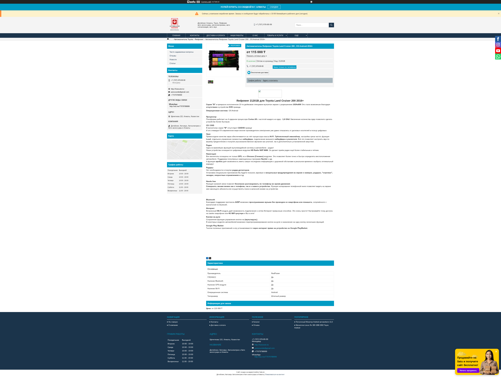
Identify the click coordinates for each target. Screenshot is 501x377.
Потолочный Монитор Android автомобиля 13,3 (314, 322)
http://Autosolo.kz (177, 89)
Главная (176, 35)
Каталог (256, 322)
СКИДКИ (274, 7)
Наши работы (236, 35)
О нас (255, 35)
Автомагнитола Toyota (183, 39)
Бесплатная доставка (259, 72)
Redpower (199, 39)
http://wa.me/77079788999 (180, 106)
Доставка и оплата (216, 35)
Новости (173, 59)
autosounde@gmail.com (180, 92)
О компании (173, 325)
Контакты (194, 35)
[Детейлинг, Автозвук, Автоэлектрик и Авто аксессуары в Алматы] (175, 32)
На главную (173, 322)
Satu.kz (262, 372)
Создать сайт (206, 2)
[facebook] (207, 259)
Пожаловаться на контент (275, 374)
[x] (210, 259)
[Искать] (331, 25)
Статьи (172, 63)
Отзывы (173, 56)
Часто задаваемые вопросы (181, 52)
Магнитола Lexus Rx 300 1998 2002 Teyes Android (311, 326)
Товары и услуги (275, 35)
